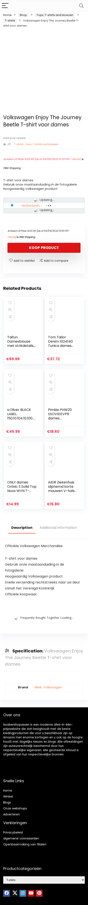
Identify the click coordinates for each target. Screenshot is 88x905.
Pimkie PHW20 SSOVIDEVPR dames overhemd (60, 416)
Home (7, 15)
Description (21, 527)
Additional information (58, 527)
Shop (23, 15)
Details (76, 159)
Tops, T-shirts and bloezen (55, 15)
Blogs (7, 802)
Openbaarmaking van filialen (24, 844)
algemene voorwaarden (21, 838)
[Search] (81, 5)
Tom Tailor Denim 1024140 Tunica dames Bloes (60, 343)
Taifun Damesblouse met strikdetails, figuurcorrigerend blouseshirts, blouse (22, 348)
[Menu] (5, 5)
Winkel (8, 796)
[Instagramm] (22, 893)
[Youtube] (31, 893)
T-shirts (10, 21)
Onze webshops (15, 808)
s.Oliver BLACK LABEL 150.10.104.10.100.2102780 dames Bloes (21, 418)
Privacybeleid (13, 832)
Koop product (44, 247)
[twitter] (14, 893)
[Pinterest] (39, 893)
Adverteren (11, 814)
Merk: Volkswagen (48, 687)
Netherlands (31, 205)
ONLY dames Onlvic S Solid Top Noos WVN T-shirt (22, 489)
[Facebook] (6, 893)
